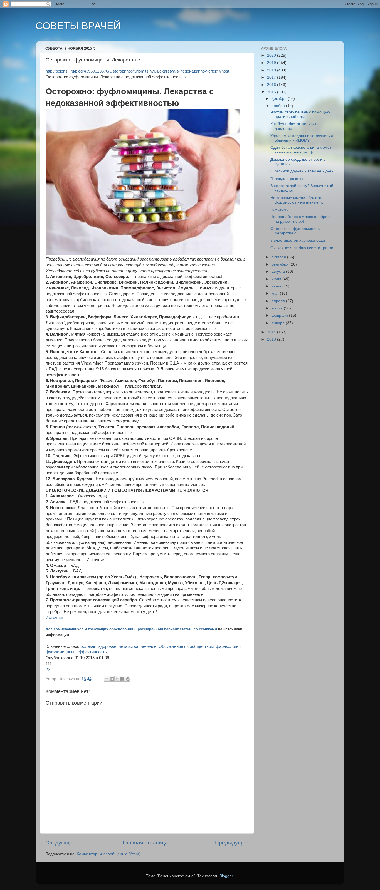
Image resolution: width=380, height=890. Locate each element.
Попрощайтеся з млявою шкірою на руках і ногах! (300, 219)
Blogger (226, 876)
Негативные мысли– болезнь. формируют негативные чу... (298, 200)
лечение (148, 646)
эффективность (92, 652)
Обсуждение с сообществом (186, 646)
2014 (272, 332)
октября (279, 257)
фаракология (228, 646)
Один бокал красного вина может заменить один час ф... (300, 149)
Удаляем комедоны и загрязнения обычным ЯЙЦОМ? (301, 138)
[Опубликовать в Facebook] (122, 679)
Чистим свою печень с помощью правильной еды (300, 114)
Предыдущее (231, 843)
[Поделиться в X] (117, 679)
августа (279, 271)
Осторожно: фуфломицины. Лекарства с (296, 231)
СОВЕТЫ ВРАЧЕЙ (78, 25)
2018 (272, 70)
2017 (272, 77)
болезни (88, 646)
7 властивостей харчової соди (297, 240)
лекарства (128, 646)
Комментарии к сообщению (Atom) (108, 854)
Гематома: (280, 209)
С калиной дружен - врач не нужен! (302, 171)
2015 (272, 92)
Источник (55, 617)
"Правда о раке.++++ (289, 179)
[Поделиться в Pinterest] (127, 679)
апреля (279, 301)
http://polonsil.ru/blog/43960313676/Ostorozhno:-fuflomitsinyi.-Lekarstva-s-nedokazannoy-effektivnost (137, 71)
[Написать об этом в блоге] (112, 679)
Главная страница (145, 843)
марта (278, 308)
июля (277, 279)
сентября (281, 264)
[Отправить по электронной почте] (106, 679)
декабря (280, 98)
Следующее (60, 843)
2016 (272, 85)
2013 (272, 339)
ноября (279, 106)
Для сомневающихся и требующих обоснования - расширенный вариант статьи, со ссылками (131, 629)
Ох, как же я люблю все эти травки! (302, 248)
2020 (272, 55)
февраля (280, 315)
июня (277, 286)
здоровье (107, 646)
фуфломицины (60, 652)
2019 (272, 63)
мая (276, 293)
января (279, 323)
